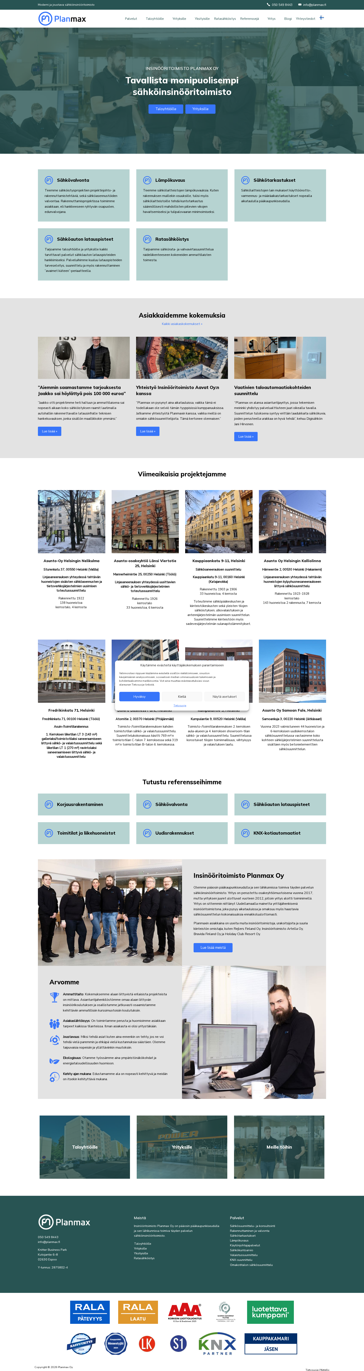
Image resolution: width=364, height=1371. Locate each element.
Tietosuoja (180, 705)
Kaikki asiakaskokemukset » (182, 324)
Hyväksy (139, 697)
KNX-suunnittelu (241, 1260)
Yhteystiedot (305, 19)
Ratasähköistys (225, 19)
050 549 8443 (282, 5)
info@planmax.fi (314, 5)
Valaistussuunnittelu (244, 1255)
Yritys (272, 19)
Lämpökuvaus (239, 1241)
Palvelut (131, 19)
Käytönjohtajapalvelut (245, 1245)
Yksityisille (202, 19)
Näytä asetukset (225, 697)
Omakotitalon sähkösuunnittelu (251, 1265)
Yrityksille (179, 19)
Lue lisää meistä (213, 947)
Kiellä (182, 697)
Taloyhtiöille (155, 19)
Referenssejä (249, 19)
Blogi (288, 19)
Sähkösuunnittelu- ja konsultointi (252, 1226)
